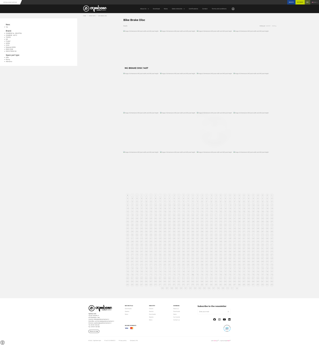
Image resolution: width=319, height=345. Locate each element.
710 (156, 268)
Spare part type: (13, 55)
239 (197, 218)
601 (244, 255)
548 (146, 251)
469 (225, 241)
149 (225, 208)
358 (156, 231)
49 (207, 198)
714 (174, 268)
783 (197, 274)
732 (258, 268)
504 (239, 245)
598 (230, 255)
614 (156, 258)
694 (230, 265)
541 (263, 248)
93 (262, 201)
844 (183, 281)
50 (211, 198)
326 (156, 228)
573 (263, 251)
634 (249, 258)
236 (183, 218)
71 (160, 201)
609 (132, 258)
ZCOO (7, 45)
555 (179, 251)
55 (234, 198)
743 (160, 271)
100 (146, 205)
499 (216, 245)
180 (221, 211)
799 (272, 274)
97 (132, 205)
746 (174, 271)
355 (142, 231)
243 (216, 218)
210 (211, 215)
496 (202, 245)
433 (207, 238)
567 (235, 251)
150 (230, 208)
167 (160, 211)
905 (204, 288)
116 (221, 205)
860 (258, 281)
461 (188, 241)
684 (183, 265)
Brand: (9, 31)
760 (239, 271)
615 (160, 258)
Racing (8, 59)
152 (239, 208)
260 (146, 221)
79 (197, 201)
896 (162, 288)
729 (244, 268)
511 (272, 245)
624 (202, 258)
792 (239, 274)
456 (165, 241)
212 (221, 215)
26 (248, 195)
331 (179, 228)
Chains (151, 308)
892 (258, 284)
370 (211, 231)
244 (221, 218)
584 (165, 255)
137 (169, 208)
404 (221, 235)
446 (267, 238)
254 (267, 218)
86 (230, 201)
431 (197, 238)
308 (221, 225)
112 (202, 205)
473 (244, 241)
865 (132, 284)
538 (249, 248)
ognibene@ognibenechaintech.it (102, 323)
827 (253, 278)
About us (176, 308)
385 (132, 235)
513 (132, 248)
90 (248, 201)
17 (207, 195)
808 (165, 278)
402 (211, 235)
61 (262, 198)
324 (146, 228)
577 (132, 255)
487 (160, 245)
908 (218, 288)
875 (179, 284)
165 (151, 211)
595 (216, 255)
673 (132, 265)
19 (216, 195)
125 (263, 205)
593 (207, 255)
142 (193, 208)
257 (132, 221)
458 (174, 241)
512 (128, 248)
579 (142, 255)
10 (174, 195)
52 (220, 198)
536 (239, 248)
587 (179, 255)
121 (244, 205)
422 (156, 238)
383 (272, 231)
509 (263, 245)
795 (253, 274)
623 (197, 258)
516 (146, 248)
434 (211, 238)
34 (137, 198)
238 (193, 218)
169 (169, 211)
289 (132, 225)
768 (128, 274)
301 (188, 225)
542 (267, 248)
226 (137, 218)
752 (202, 271)
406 (230, 235)
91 (253, 201)
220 (258, 215)
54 (230, 198)
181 (225, 211)
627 (216, 258)
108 (183, 205)
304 (202, 225)
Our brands (176, 317)
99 (141, 205)
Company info (134, 340)
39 (160, 198)
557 (188, 251)
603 (253, 255)
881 (207, 284)
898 (172, 288)
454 (156, 241)
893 (263, 284)
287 (272, 221)
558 (193, 251)
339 (216, 228)
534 (230, 248)
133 (151, 208)
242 (211, 218)
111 (197, 205)
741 (151, 271)
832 (128, 281)
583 (160, 255)
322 (137, 228)
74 (174, 201)
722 (211, 268)
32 (127, 198)
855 (235, 281)
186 (249, 211)
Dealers (127, 311)
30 (267, 195)
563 (216, 251)
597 (225, 255)
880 (202, 284)
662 (230, 261)
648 (165, 261)
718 (193, 268)
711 (160, 268)
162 (137, 211)
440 (239, 238)
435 (216, 238)
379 (253, 231)
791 (235, 274)
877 (188, 284)
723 (216, 268)
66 (137, 201)
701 (263, 265)
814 (193, 278)
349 (263, 228)
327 (160, 228)
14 (193, 195)
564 (221, 251)
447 (272, 238)
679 (160, 265)
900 (181, 288)
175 (197, 211)
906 (209, 288)
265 (169, 221)
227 (142, 218)
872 (165, 284)
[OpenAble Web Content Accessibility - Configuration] (2, 342)
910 (228, 288)
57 (244, 198)
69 (151, 201)
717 (188, 268)
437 (225, 238)
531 (216, 248)
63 (272, 198)
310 (230, 225)
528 (202, 248)
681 (169, 265)
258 (137, 221)
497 (207, 245)
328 (165, 228)
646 (156, 261)
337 (207, 228)
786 (211, 274)
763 (253, 271)
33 (132, 198)
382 (267, 231)
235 (179, 218)
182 (230, 211)
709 (151, 268)
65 (132, 201)
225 (132, 218)
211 (216, 215)
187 (253, 211)
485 (151, 245)
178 (211, 211)
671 (272, 261)
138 (174, 208)
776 (165, 274)
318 (267, 225)
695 (235, 265)
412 (258, 235)
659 (216, 261)
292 (146, 225)
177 (207, 211)
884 (221, 284)
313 (244, 225)
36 (146, 198)
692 (221, 265)
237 (188, 218)
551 (160, 251)
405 (225, 235)
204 (183, 215)
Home (84, 15)
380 (258, 231)
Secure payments (130, 325)
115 (216, 205)
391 (160, 235)
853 (225, 281)
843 (179, 281)
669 (263, 261)
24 (239, 195)
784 (202, 274)
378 (249, 231)
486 (156, 245)
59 (253, 198)
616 (165, 258)
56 (239, 198)
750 (193, 271)
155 (253, 208)
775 (160, 274)
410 (249, 235)
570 (249, 251)
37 (151, 198)
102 (156, 205)
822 (230, 278)
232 (165, 218)
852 (221, 281)
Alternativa (9, 61)
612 (146, 258)
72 (165, 201)
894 (267, 284)
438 (230, 238)
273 (207, 221)
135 (160, 208)
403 (216, 235)
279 (235, 221)
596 (221, 255)
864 (128, 284)
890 (249, 284)
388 (146, 235)
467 (216, 241)
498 (211, 245)
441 (244, 238)
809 (169, 278)
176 (202, 211)
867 (142, 284)
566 (230, 251)
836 (146, 281)
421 (151, 238)
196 (146, 215)
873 (169, 284)
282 (249, 221)
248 (239, 218)
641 (132, 261)
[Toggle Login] (233, 8)
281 (244, 221)
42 (174, 198)
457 (169, 241)
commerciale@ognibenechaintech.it (104, 321)
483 (142, 245)
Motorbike (300, 2)
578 (137, 255)
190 (267, 211)
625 (207, 258)
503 (235, 245)
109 (188, 205)
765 (263, 271)
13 (188, 195)
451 (142, 241)
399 (197, 235)
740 (146, 271)
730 (249, 268)
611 (142, 258)
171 (179, 211)
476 (258, 241)
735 (272, 268)
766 (267, 271)
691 (216, 265)
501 (225, 245)
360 (165, 231)
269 (188, 221)
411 (253, 235)
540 (258, 248)
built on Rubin (225, 340)
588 (183, 255)
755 (216, 271)
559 (197, 251)
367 (197, 231)
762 (249, 271)
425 (169, 238)
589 (188, 255)
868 (146, 284)
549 (151, 251)
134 (156, 208)
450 (137, 241)
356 (146, 231)
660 (221, 261)
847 (197, 281)
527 (197, 248)
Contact (205, 9)
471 (235, 241)
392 (165, 235)
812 (183, 278)
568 (239, 251)
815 (197, 278)
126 (267, 205)
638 (267, 258)
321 (132, 228)
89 (244, 201)
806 (156, 278)
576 (128, 255)
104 (165, 205)
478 (267, 241)
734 (267, 268)
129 (132, 208)
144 (202, 208)
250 (249, 218)
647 (160, 261)
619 (179, 258)
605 (263, 255)
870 (156, 284)
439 (235, 238)
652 (183, 261)
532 (221, 248)
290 (137, 225)
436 (221, 238)
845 (188, 281)
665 (244, 261)
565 (225, 251)
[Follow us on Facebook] (214, 319)
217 (244, 215)
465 (207, 241)
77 (188, 201)
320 (128, 228)
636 (258, 258)
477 (263, 241)
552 (165, 251)
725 (225, 268)
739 (142, 271)
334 (193, 228)
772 (146, 274)
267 (179, 221)
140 (183, 208)
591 (197, 255)
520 (165, 248)
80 (202, 201)
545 (132, 251)
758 (230, 271)
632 (239, 258)
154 (249, 208)
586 (174, 255)
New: (8, 24)
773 (151, 274)
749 (188, 271)
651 (179, 261)
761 (244, 271)
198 (156, 215)
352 (128, 231)
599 (235, 255)
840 (165, 281)
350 (267, 228)
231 (160, 218)
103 (160, 205)
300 (183, 225)
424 (165, 238)
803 (142, 278)
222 (267, 215)
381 (263, 231)
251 (253, 218)
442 (249, 238)
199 (160, 215)
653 (188, 261)
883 (216, 284)
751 (197, 271)
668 (258, 261)
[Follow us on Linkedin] (229, 319)
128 (128, 208)
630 (230, 258)
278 (230, 221)
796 (258, 274)
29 (262, 195)
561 (207, 251)
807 (160, 278)
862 (267, 281)
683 (179, 265)
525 (188, 248)
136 (165, 208)
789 (225, 274)
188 (258, 211)
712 (165, 268)
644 (146, 261)
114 (211, 205)
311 (235, 225)
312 (239, 225)
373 (225, 231)
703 (272, 265)
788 (221, 274)
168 (165, 211)
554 (174, 251)
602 (249, 255)
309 (225, 225)
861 (263, 281)
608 (128, 258)
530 (211, 248)
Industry (291, 2)
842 (174, 281)
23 (234, 195)
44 (183, 198)
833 (132, 281)
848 (202, 281)
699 (253, 265)
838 (156, 281)
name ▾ (268, 26)
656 (202, 261)
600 (239, 255)
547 (142, 251)
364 (183, 231)
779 (179, 274)
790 (230, 274)
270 (193, 221)
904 (200, 288)
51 (216, 198)
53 (225, 198)
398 (193, 235)
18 (211, 195)
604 (258, 255)
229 (151, 218)
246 (230, 218)
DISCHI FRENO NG (11, 51)
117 (225, 205)
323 (142, 228)
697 (244, 265)
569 (244, 251)
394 (174, 235)
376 (239, 231)
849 (207, 281)
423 (160, 238)
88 (239, 201)
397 (188, 235)
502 (230, 245)
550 (156, 251)
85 (225, 201)
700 (258, 265)
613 (151, 258)
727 (235, 268)
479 (272, 241)
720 (202, 268)
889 (244, 284)
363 (179, 231)
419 (142, 238)
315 (253, 225)
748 (183, 271)
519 (160, 248)
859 (253, 281)
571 (253, 251)
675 (142, 265)
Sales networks (177, 9)
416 (128, 238)
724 (221, 268)
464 (202, 241)
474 (249, 241)
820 (221, 278)
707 (142, 268)
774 (156, 274)
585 (169, 255)
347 (253, 228)
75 (179, 201)
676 (146, 265)
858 (249, 281)
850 (211, 281)
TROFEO (8, 37)
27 (253, 195)
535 (235, 248)
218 (249, 215)
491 (179, 245)
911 (232, 288)
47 (197, 198)
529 (207, 248)
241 (207, 218)
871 (160, 284)
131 (142, 208)
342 (230, 228)
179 (216, 211)
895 (272, 284)
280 (239, 221)
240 (202, 218)
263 (160, 221)
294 (156, 225)
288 (128, 225)
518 (156, 248)
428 (183, 238)
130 (137, 208)
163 (142, 211)
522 (174, 248)
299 (179, 225)
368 (202, 231)
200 (165, 215)
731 (253, 268)
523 (179, 248)
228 (146, 218)
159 (272, 208)
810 (174, 278)
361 (169, 231)
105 (169, 205)
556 (183, 251)
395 (179, 235)
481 (132, 245)
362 (174, 231)
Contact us (176, 320)
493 (188, 245)
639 (272, 258)
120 (239, 205)
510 (267, 245)
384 (128, 235)
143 (197, 208)
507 (253, 245)
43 (179, 198)
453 (151, 241)
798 (267, 274)
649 (169, 261)
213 (225, 215)
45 (188, 198)
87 (234, 201)
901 (186, 288)
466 (211, 241)
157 (263, 208)
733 (263, 268)
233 (169, 218)
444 (258, 238)
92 (258, 201)
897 (167, 288)
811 (179, 278)
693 (225, 265)
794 (249, 274)
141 (188, 208)
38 (155, 198)
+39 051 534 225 (94, 325)
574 (267, 251)
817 (207, 278)
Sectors (151, 311)
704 (128, 268)
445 (263, 238)
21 (225, 195)
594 (211, 255)
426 (174, 238)
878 (193, 284)
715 (179, 268)
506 (249, 245)
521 (169, 248)
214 (230, 215)
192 (128, 215)
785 (207, 274)
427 (179, 238)
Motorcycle (129, 305)
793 (244, 274)
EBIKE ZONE (9, 49)
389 (151, 235)
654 (193, 261)
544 (128, 251)
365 (188, 231)
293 (151, 225)
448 (128, 241)
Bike (307, 2)
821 (225, 278)
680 (165, 265)
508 (258, 245)
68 (146, 201)
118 (230, 205)
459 (179, 241)
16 (202, 195)
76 (183, 201)
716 (183, 268)
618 (174, 258)
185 (244, 211)
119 (235, 205)
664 (239, 261)
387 (142, 235)
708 (146, 268)
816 (202, 278)
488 (165, 245)
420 (146, 238)
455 (160, 241)
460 (183, 241)
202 (174, 215)
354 (137, 231)
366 (193, 231)
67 (141, 201)
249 (244, 218)
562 (211, 251)
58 (248, 198)
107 (179, 205)
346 (249, 228)
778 (174, 274)
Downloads (128, 308)
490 (174, 245)
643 (142, 261)
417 (132, 238)
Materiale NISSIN (11, 47)
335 (197, 228)
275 (216, 221)
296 (165, 225)
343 (235, 228)
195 (142, 215)
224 (128, 218)
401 (207, 235)
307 (216, 225)
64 (127, 201)
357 (151, 231)
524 (183, 248)
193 (132, 215)
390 (156, 235)
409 (244, 235)
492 (183, 245)
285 (263, 221)
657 (207, 261)
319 (272, 225)
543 (272, 248)
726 (230, 268)
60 (258, 198)
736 (128, 271)
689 (207, 265)
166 (156, 211)
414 (267, 235)
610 (137, 258)
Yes (7, 27)
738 (137, 271)
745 (169, 271)
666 (249, 261)
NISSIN (8, 43)
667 (253, 261)
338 (211, 228)
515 (142, 248)
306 (211, 225)
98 (137, 205)
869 (151, 284)
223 (272, 215)
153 (244, 208)
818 (211, 278)
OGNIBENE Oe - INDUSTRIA (14, 33)
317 (263, 225)
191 (272, 211)
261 (151, 221)
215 (235, 215)
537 (244, 248)
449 (132, 241)
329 (169, 228)
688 (202, 265)
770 (137, 274)
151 (235, 208)
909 (223, 288)
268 (183, 221)
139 (179, 208)
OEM (7, 57)
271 (197, 221)
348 (258, 228)
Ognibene (176, 305)
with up (215, 340)
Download (156, 9)
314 (249, 225)
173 (188, 211)
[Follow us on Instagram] (219, 319)
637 (263, 258)
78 (193, 201)
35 (141, 198)
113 (207, 205)
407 (235, 235)
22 (230, 195)
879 (197, 284)
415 (272, 235)
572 (258, 251)
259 (142, 221)
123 (253, 205)
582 (156, 255)
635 (253, 258)
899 (176, 288)
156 (258, 208)
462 (193, 241)
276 (221, 221)
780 (183, 274)
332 (183, 228)
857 (244, 281)
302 (193, 225)
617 (169, 258)
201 (169, 215)
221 (263, 215)
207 (197, 215)
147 (216, 208)
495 (197, 245)
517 (151, 248)
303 (197, 225)
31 (272, 195)
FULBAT (8, 41)
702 (267, 265)
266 (174, 221)
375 (235, 231)
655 (197, 261)
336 (202, 228)
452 (146, 241)
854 (230, 281)
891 (253, 284)
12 (183, 195)
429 (188, 238)
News (166, 9)
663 (235, 261)
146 (211, 208)
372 (221, 231)
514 (137, 248)
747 (179, 271)
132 (146, 208)
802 (137, 278)
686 (193, 265)
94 (267, 201)
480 (128, 245)
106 (174, 205)
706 (137, 268)
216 (239, 215)
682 (174, 265)
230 (156, 218)
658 (211, 261)
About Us (143, 9)
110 (193, 205)
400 (202, 235)
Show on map (94, 331)
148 (221, 208)
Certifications (193, 9)
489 (169, 245)
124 (258, 205)
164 (146, 211)
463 (197, 241)
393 (169, 235)
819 (216, 278)
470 (230, 241)
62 (267, 198)
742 (156, 271)
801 (132, 278)
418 (137, 238)
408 (239, 235)
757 (225, 271)
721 (207, 268)
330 (174, 228)
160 (128, 211)
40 (165, 198)
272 (202, 221)
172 (183, 211)
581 (151, 255)
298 (174, 225)
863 (272, 281)
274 (211, 221)
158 (267, 208)
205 (188, 215)
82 (211, 201)
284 (258, 221)
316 (258, 225)
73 (169, 201)
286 (267, 221)
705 (132, 268)
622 (193, 258)
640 (128, 261)
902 (190, 288)
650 (174, 261)
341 (225, 228)
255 (272, 218)
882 (211, 284)
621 (188, 258)
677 (151, 265)
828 (258, 278)
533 (225, 248)
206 (193, 215)
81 (207, 201)
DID (7, 39)
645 (151, 261)
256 (128, 221)
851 (216, 281)
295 (160, 225)
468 (221, 241)
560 (202, 251)
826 (249, 278)
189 (263, 211)
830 (267, 278)
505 (244, 245)
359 (160, 231)
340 (221, 228)
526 (193, 248)
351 (272, 228)
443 (253, 238)
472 (239, 241)
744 (165, 271)
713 (169, 268)
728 (239, 268)
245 (225, 218)
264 (165, 221)
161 (132, 211)
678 (156, 265)
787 (216, 274)
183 (235, 211)
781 (188, 274)
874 (174, 284)
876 (183, 284)
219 (253, 215)
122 (249, 205)
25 (244, 195)
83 (216, 201)
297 (169, 225)
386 (137, 235)
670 (267, 261)
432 (202, 238)
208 (202, 215)
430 (193, 238)
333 (188, 228)
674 (137, 265)
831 (272, 278)
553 (169, 251)
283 (253, 221)
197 (151, 215)
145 (207, 208)
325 (151, 228)
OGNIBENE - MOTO (11, 35)
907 (214, 288)
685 (188, 265)
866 (137, 284)
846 (193, 281)
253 (263, 218)
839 (160, 281)
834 (137, 281)
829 (263, 278)
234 (174, 218)
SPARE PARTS (92, 15)
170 (174, 211)
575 (272, 251)
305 (207, 225)
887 (235, 284)
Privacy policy (123, 340)
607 (272, 255)
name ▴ (274, 26)
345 (244, 228)
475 (253, 241)
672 (128, 265)
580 (146, 255)
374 (230, 231)
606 (267, 255)
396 (183, 235)
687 (197, 265)
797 (263, 274)
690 (211, 265)
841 (169, 281)
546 (137, 251)
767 (272, 271)
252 (258, 218)
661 (225, 261)
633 (244, 258)
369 (207, 231)
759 (235, 271)
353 (132, 231)
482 (137, 245)
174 (193, 211)
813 (188, 278)
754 (211, 271)
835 (142, 281)
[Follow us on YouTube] (224, 319)
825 (244, 278)
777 (169, 274)
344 (239, 228)
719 (197, 268)
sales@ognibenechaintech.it (101, 319)
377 (244, 231)
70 (155, 201)
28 (258, 195)
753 (207, 271)
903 (195, 288)
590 (193, 255)
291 (142, 225)
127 (272, 205)
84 (220, 201)
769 (132, 274)
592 (202, 255)
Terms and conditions (219, 9)
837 (151, 281)
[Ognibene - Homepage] (95, 8)
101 (151, 205)
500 (221, 245)
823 (235, 278)
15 (197, 195)
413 (263, 235)
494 (193, 245)
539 (253, 248)
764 (258, 271)
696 (239, 265)
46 (193, 198)
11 (179, 195)
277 (225, 221)
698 (249, 265)
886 (230, 284)
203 (179, 215)
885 (225, 284)
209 (207, 215)
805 (151, 278)
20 (220, 195)
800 (128, 278)
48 (202, 198)
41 (169, 198)
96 (127, 205)
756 (221, 271)
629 (225, 258)
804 (146, 278)
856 (239, 281)
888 (239, 284)
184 (239, 211)
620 (183, 258)
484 (146, 245)
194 (137, 215)
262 (156, 221)
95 (272, 201)
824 (239, 278)
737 (132, 271)
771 (142, 274)
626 (211, 258)
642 (137, 261)
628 (221, 258)
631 (235, 258)
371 (216, 231)
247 (235, 218)
